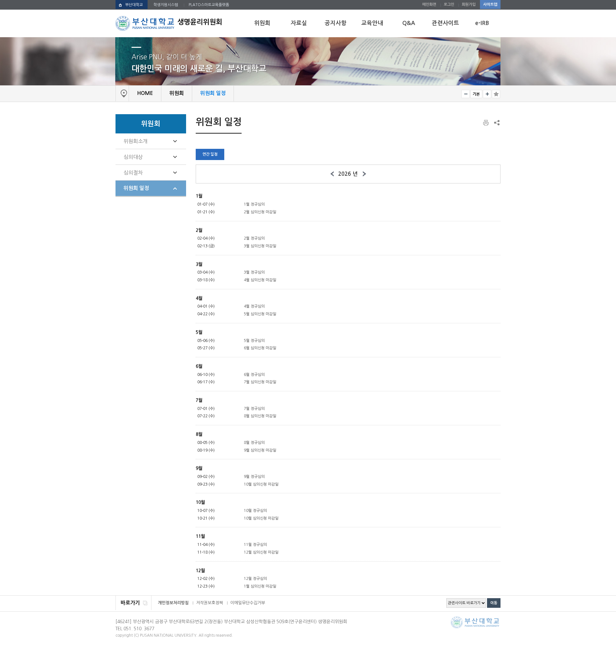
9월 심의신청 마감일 (260, 450)
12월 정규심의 (255, 579)
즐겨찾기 (496, 94)
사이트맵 (490, 4)
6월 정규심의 (254, 375)
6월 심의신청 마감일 (260, 348)
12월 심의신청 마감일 (261, 552)
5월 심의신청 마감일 (260, 314)
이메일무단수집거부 (247, 603)
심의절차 (133, 172)
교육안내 (372, 23)
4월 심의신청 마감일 (260, 280)
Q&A (408, 23)
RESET (476, 94)
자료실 (299, 23)
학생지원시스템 (165, 5)
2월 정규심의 (254, 238)
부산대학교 (134, 5)
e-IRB (482, 23)
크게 (487, 94)
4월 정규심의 (254, 306)
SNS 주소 (496, 122)
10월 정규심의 (255, 511)
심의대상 (133, 156)
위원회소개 (136, 141)
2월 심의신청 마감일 (260, 212)
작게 (465, 94)
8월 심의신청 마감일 (260, 416)
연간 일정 (210, 154)
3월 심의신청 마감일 (260, 246)
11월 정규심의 (255, 545)
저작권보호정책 (209, 603)
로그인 (449, 4)
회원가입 (469, 4)
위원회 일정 (136, 188)
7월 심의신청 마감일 (260, 382)
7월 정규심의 (254, 409)
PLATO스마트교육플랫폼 (209, 5)
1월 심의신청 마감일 (260, 586)
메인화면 (429, 4)
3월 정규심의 (254, 272)
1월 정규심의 (254, 204)
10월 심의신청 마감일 (261, 484)
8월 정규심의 (254, 443)
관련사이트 (445, 23)
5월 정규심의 (254, 341)
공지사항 (335, 23)
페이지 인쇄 (486, 123)
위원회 (262, 23)
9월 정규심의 (254, 477)
